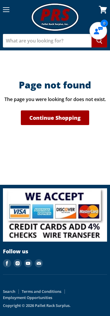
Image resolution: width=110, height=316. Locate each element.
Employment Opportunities (27, 297)
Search (9, 291)
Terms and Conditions (41, 291)
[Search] (99, 40)
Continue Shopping (55, 117)
